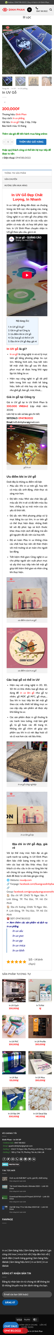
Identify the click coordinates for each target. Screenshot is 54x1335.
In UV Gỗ (19, 195)
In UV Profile (40, 1041)
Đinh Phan (21, 114)
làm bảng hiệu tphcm (36, 1250)
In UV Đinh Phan (42, 2)
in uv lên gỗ (27, 692)
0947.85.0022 (12, 1330)
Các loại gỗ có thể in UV (21, 337)
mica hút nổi (24, 1254)
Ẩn (27, 321)
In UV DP (17, 1140)
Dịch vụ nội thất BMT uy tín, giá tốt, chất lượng (28, 1178)
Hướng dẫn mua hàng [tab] (15, 185)
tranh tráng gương (23, 1258)
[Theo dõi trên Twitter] (9, 1159)
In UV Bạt (14, 1077)
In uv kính (18, 950)
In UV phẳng (22, 89)
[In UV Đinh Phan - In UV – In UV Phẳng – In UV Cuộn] (13, 10)
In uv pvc (17, 935)
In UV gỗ (12, 348)
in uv (4, 1250)
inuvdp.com (26, 880)
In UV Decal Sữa (40, 1113)
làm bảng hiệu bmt (20, 1261)
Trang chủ (5, 89)
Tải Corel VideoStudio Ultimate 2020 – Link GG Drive (29, 1187)
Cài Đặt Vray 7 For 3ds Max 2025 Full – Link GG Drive (29, 1208)
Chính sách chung (28, 1325)
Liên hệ (43, 1325)
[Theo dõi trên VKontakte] (34, 1159)
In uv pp (17, 940)
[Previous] (6, 50)
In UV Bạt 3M (14, 1113)
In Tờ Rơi (40, 1005)
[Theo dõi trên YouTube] (30, 1159)
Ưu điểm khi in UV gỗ (19, 334)
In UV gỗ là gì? (16, 326)
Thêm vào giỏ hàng (31, 141)
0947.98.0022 (19, 1143)
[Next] (47, 50)
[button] (29, 9)
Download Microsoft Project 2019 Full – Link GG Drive (29, 1198)
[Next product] (5, 102)
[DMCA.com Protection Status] (11, 1164)
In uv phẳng (18, 118)
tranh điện (7, 1258)
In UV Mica (40, 1077)
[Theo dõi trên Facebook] (4, 1159)
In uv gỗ (15, 122)
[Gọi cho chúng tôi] (17, 1159)
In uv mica (18, 945)
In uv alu (17, 931)
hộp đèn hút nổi (41, 1254)
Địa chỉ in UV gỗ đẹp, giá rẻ (22, 341)
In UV (14, 89)
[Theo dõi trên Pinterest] (21, 1159)
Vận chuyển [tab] (10, 179)
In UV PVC (13, 1041)
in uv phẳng (12, 926)
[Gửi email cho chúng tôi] (13, 1159)
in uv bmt (36, 1261)
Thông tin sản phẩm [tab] (15, 173)
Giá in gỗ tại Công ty (19, 330)
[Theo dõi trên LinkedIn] (25, 1159)
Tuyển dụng (27, 1327)
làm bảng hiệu (16, 1250)
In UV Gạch (14, 1005)
